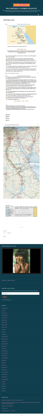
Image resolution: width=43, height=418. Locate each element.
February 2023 (4, 324)
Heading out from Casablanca (7, 406)
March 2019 (4, 365)
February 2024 (4, 320)
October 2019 (4, 355)
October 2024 (4, 317)
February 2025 (4, 313)
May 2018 (4, 386)
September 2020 (5, 343)
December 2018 (5, 372)
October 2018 (4, 376)
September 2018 (5, 379)
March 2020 (4, 348)
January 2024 (4, 322)
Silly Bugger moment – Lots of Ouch (8, 410)
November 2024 (5, 315)
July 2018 (3, 381)
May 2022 (4, 331)
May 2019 (4, 362)
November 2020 (5, 339)
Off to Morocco (5, 408)
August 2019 (4, 360)
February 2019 (4, 367)
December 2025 (5, 308)
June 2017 (4, 388)
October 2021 (4, 334)
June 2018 (4, 383)
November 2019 (5, 353)
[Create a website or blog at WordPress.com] (21, 415)
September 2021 (5, 336)
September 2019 (5, 357)
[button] (19, 270)
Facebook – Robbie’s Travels (8, 280)
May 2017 (4, 391)
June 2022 (4, 329)
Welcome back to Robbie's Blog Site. (21, 8)
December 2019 (5, 350)
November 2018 (5, 374)
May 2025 (4, 310)
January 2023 (4, 327)
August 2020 (4, 346)
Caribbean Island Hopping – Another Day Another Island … (12, 400)
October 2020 (4, 341)
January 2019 (4, 369)
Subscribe (4, 296)
